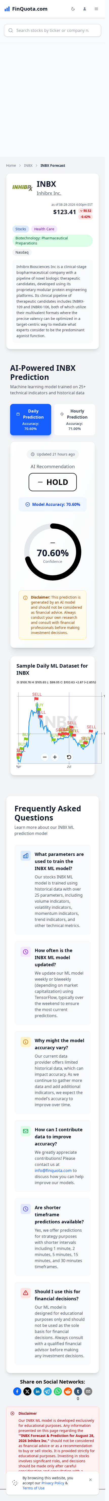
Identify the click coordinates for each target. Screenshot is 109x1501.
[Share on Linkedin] (37, 1391)
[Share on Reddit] (68, 1391)
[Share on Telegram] (48, 1391)
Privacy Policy (53, 1483)
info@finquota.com (53, 1170)
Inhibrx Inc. (49, 193)
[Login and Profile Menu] (84, 9)
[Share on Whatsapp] (58, 1391)
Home (11, 165)
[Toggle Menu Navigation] (96, 9)
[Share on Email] (88, 1391)
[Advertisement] (54, 100)
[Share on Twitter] (27, 1391)
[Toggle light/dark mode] (73, 9)
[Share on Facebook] (17, 1391)
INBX (28, 165)
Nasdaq (22, 252)
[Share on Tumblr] (78, 1391)
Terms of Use (34, 1488)
